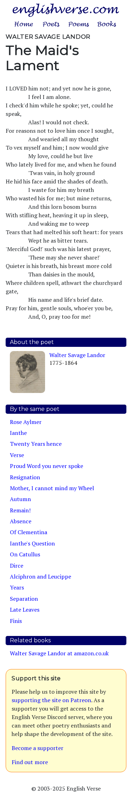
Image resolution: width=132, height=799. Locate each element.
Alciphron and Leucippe (40, 576)
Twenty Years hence (36, 444)
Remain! (20, 510)
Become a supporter (37, 748)
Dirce (16, 565)
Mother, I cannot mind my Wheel (52, 488)
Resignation (25, 477)
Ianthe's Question (32, 543)
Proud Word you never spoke (46, 466)
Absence (20, 521)
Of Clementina (28, 532)
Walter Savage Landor (77, 355)
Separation (24, 599)
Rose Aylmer (26, 422)
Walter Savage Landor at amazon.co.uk (59, 653)
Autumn (20, 499)
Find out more (30, 762)
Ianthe (18, 433)
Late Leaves (24, 609)
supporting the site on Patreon (51, 700)
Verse (17, 455)
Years (17, 587)
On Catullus (25, 554)
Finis (16, 621)
